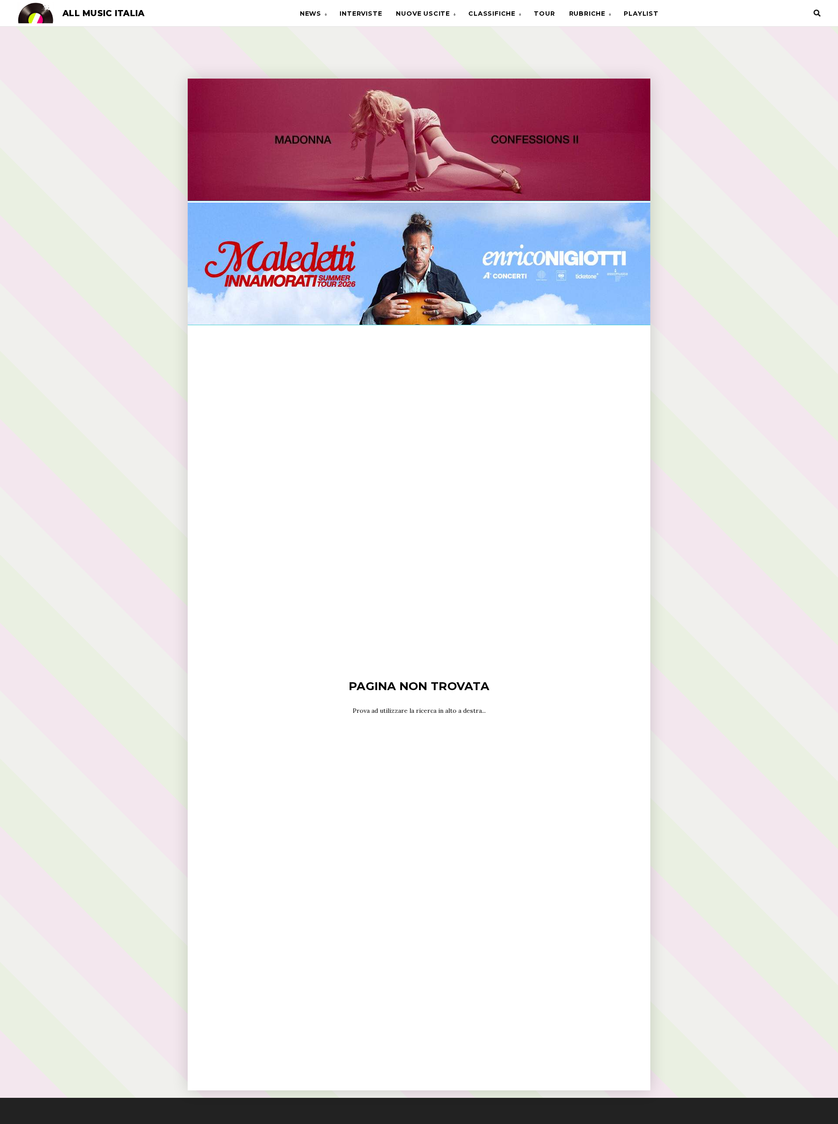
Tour (544, 13)
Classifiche (491, 13)
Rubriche (587, 13)
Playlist (641, 13)
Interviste (361, 13)
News (310, 13)
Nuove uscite (423, 13)
